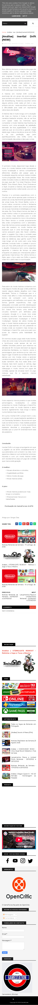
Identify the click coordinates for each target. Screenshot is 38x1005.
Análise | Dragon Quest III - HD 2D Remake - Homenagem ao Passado (23, 776)
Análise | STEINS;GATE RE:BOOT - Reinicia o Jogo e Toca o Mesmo (18, 566)
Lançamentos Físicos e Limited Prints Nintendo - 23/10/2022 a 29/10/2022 (23, 759)
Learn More (16, 16)
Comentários (9, 918)
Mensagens (8, 915)
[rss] (13, 999)
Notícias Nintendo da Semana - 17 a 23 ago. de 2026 (18, 546)
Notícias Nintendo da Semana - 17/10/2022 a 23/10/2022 (23, 767)
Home (4, 32)
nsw (14, 32)
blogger (32, 607)
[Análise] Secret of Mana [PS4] (22, 732)
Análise (9, 32)
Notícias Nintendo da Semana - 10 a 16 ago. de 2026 (18, 586)
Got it (24, 16)
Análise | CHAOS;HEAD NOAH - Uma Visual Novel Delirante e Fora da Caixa (23, 751)
